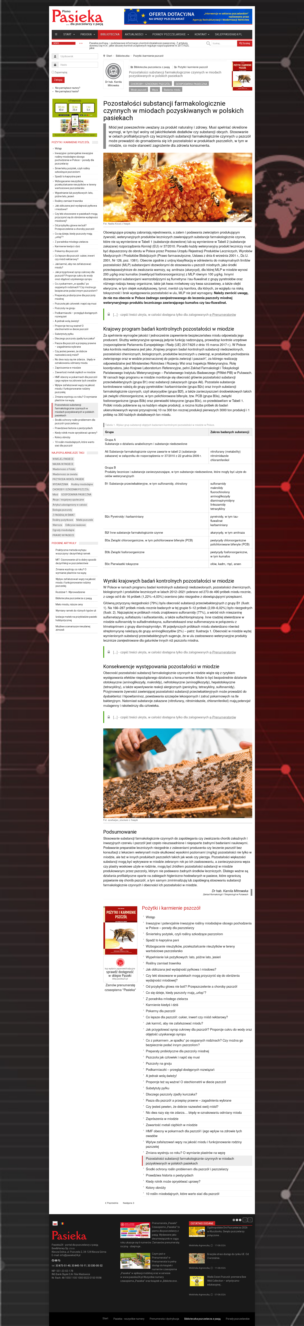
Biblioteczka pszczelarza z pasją (152, 67)
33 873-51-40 (63, 1265)
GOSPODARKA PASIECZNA (191, 84)
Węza (155, 89)
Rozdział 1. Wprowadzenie (70, 592)
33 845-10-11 (79, 1265)
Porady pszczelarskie (169, 34)
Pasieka (86, 34)
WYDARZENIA (60, 484)
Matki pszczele (84, 519)
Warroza (57, 525)
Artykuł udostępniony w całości (70, 504)
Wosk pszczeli (138, 89)
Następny (250, 1220)
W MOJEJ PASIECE (63, 459)
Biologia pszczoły (62, 509)
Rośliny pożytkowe (63, 519)
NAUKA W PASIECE (63, 464)
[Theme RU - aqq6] (77, 17)
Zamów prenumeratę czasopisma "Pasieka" (120, 987)
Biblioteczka (109, 34)
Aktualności (134, 34)
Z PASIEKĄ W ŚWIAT (64, 515)
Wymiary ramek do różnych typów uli (76, 610)
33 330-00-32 (95, 1265)
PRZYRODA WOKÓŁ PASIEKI (68, 479)
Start (67, 34)
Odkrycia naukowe (75, 525)
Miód (55, 494)
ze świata (212, 1262)
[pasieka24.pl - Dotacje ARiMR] (188, 16)
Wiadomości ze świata (65, 474)
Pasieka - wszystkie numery (128, 1318)
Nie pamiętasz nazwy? (67, 87)
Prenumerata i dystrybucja (164, 1318)
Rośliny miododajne (82, 484)
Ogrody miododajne (63, 530)
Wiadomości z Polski (64, 469)
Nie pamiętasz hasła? (67, 91)
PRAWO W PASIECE (63, 535)
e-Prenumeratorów (223, 314)
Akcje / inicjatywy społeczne (68, 499)
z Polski (193, 1239)
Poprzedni (245, 1220)
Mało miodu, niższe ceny (69, 604)
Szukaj (246, 43)
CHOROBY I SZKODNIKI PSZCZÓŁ (150, 84)
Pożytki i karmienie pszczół (148, 55)
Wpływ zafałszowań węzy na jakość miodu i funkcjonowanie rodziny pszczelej (76, 583)
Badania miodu (172, 89)
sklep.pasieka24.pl (228, 34)
